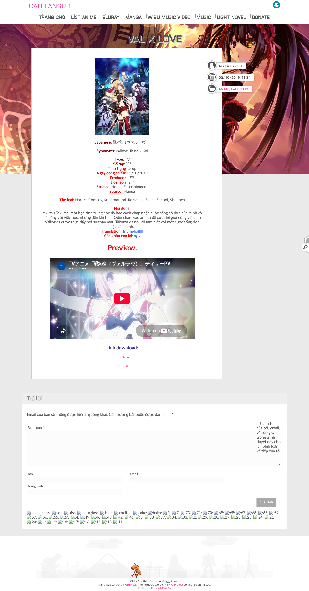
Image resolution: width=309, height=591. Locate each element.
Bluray (110, 17)
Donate (261, 17)
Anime (224, 89)
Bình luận (36, 428)
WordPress (129, 584)
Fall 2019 (239, 89)
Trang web (35, 486)
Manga (133, 17)
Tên (30, 474)
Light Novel (231, 17)
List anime (83, 17)
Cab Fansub (49, 6)
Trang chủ (52, 17)
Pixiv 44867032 (161, 588)
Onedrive (122, 357)
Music (204, 17)
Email (134, 474)
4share (122, 366)
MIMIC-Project (173, 584)
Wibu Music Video (169, 17)
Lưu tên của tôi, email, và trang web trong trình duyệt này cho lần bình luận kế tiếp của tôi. (269, 437)
